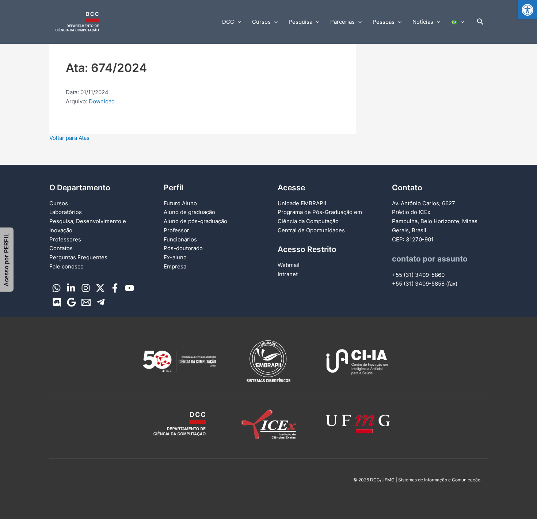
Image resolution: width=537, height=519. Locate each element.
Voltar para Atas (69, 137)
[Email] (86, 302)
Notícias (422, 21)
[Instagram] (86, 288)
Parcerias (342, 21)
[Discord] (57, 302)
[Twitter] (100, 288)
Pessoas (384, 21)
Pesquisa (300, 21)
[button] (527, 9)
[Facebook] (115, 288)
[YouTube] (129, 288)
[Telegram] (101, 302)
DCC (228, 21)
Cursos (261, 21)
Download (102, 101)
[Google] (71, 302)
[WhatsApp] (56, 288)
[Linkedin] (71, 288)
